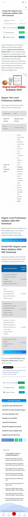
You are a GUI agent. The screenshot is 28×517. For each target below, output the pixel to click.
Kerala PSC (13, 47)
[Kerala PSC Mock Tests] (14, 514)
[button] (3, 2)
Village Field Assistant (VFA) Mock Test (14, 479)
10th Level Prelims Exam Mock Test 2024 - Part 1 (14, 484)
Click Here (23, 279)
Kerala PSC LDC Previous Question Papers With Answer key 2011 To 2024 (15, 469)
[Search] (26, 2)
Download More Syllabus (15, 352)
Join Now (22, 32)
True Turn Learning (13, 511)
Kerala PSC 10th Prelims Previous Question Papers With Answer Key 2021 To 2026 (14, 459)
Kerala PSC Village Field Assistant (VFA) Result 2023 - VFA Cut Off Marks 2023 (15, 489)
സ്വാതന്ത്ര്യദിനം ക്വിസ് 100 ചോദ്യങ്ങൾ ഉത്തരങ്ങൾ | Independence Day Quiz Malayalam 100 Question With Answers (14, 454)
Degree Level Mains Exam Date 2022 (11, 372)
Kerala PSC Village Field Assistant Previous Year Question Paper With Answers (14, 474)
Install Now (21, 27)
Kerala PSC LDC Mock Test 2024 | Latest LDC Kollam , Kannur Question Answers (15, 494)
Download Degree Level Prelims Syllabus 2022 (15, 240)
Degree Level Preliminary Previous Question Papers (14, 370)
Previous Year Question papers (10, 374)
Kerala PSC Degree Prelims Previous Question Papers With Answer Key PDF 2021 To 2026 (14, 499)
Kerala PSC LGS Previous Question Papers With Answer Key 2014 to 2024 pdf (15, 464)
